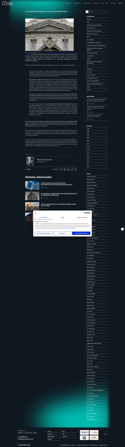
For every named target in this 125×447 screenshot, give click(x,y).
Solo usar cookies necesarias (43, 233)
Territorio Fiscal (28, 17)
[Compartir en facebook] (61, 169)
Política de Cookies (71, 228)
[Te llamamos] (122, 229)
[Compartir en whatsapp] (72, 169)
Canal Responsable (64, 445)
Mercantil (35, 17)
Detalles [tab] (62, 217)
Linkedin (105, 434)
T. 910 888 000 (22, 437)
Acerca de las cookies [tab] (82, 217)
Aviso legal (73, 445)
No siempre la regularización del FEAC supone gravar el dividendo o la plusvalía (59, 194)
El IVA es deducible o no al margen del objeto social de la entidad (58, 205)
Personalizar (62, 233)
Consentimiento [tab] (43, 217)
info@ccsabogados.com (25, 439)
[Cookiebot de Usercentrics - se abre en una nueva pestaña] (84, 213)
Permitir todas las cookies (81, 233)
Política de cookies (93, 445)
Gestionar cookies (103, 445)
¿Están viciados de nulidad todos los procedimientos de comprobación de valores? (56, 183)
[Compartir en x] (65, 169)
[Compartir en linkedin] (68, 169)
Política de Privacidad (82, 445)
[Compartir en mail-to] (75, 169)
